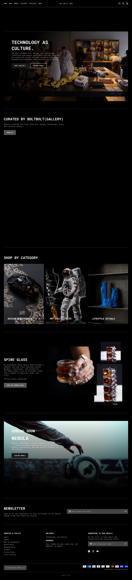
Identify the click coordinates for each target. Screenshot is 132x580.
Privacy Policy (9, 552)
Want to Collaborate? (11, 542)
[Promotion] (24, 294)
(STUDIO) (7, 550)
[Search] (119, 3)
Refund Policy (9, 544)
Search (6, 537)
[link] (108, 384)
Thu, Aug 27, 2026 (66, 3)
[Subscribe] (125, 543)
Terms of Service (10, 555)
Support (6, 539)
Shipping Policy (9, 547)
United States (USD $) (14, 568)
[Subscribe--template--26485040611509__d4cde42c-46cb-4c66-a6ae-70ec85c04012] (125, 511)
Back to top (66, 575)
